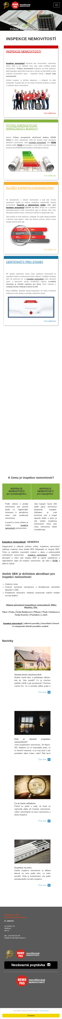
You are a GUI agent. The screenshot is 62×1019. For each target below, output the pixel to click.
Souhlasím (31, 1015)
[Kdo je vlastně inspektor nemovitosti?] (32, 723)
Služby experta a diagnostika (30, 187)
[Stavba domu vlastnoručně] (32, 658)
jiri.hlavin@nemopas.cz (18, 938)
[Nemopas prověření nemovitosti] (31, 980)
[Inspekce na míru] (32, 851)
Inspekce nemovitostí (14, 542)
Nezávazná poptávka (29, 965)
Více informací (44, 1011)
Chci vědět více (50, 113)
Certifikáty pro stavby (24, 261)
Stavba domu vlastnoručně (27, 674)
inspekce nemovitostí (37, 555)
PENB (53, 143)
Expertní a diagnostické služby (31, 205)
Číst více (42, 692)
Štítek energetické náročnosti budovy (22, 127)
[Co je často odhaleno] (32, 787)
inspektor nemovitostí (37, 143)
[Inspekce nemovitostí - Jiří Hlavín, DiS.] (22, 953)
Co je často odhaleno (25, 803)
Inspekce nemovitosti (23, 51)
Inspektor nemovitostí (15, 63)
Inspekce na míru (23, 867)
